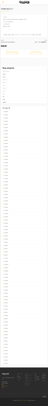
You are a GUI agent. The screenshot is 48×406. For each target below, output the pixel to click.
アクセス (18, 379)
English (44, 380)
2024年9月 (6, 159)
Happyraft (5, 34)
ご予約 (36, 373)
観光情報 (4, 102)
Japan (9, 34)
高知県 (40, 34)
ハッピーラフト (23, 34)
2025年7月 (6, 140)
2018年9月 (6, 318)
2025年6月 (6, 143)
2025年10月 (6, 130)
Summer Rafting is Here (36, 51)
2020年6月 (6, 277)
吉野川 (34, 34)
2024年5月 (6, 172)
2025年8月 (6, 137)
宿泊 (3, 96)
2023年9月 (6, 184)
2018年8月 (6, 321)
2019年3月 (6, 312)
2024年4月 (6, 175)
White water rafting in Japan (12, 51)
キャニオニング (27, 383)
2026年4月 (6, 124)
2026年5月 (6, 121)
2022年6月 (6, 223)
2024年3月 (6, 178)
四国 (36, 34)
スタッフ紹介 (19, 377)
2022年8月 (6, 216)
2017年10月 (6, 344)
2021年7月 (6, 248)
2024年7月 (6, 165)
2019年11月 (6, 286)
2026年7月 (6, 114)
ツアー (8, 11)
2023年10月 (6, 181)
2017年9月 (6, 347)
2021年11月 (6, 235)
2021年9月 (6, 242)
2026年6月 (6, 118)
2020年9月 (6, 267)
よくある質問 (37, 376)
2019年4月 (6, 309)
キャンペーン (5, 79)
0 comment (17, 53)
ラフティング (29, 34)
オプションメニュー (6, 71)
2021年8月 (6, 245)
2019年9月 (6, 293)
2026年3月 (6, 127)
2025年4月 (6, 149)
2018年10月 (6, 315)
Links (43, 373)
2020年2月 (6, 283)
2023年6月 (6, 194)
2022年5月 (6, 226)
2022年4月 (6, 229)
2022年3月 (6, 232)
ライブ (4, 91)
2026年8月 (6, 111)
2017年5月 (6, 360)
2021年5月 (6, 255)
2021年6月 (6, 251)
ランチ (4, 93)
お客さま (4, 74)
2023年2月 (6, 204)
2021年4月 (6, 258)
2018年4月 (6, 334)
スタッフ (4, 82)
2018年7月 (6, 325)
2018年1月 (5, 341)
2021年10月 (6, 239)
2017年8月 (6, 350)
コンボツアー (27, 384)
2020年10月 (6, 264)
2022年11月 (6, 207)
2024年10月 (6, 156)
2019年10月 (6, 290)
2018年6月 (6, 328)
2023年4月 (6, 200)
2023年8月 (6, 188)
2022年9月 (6, 213)
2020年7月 (6, 274)
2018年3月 (6, 337)
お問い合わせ (37, 377)
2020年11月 (6, 261)
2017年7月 (6, 353)
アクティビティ (17, 34)
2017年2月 (6, 363)
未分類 (4, 99)
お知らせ (4, 76)
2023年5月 (6, 197)
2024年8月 (6, 162)
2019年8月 (6, 296)
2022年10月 (6, 210)
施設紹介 (18, 376)
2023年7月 (6, 191)
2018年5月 (6, 331)
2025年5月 (6, 146)
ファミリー (4, 88)
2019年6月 (6, 302)
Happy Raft (23, 400)
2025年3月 (6, 153)
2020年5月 (6, 280)
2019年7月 (6, 299)
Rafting (12, 34)
